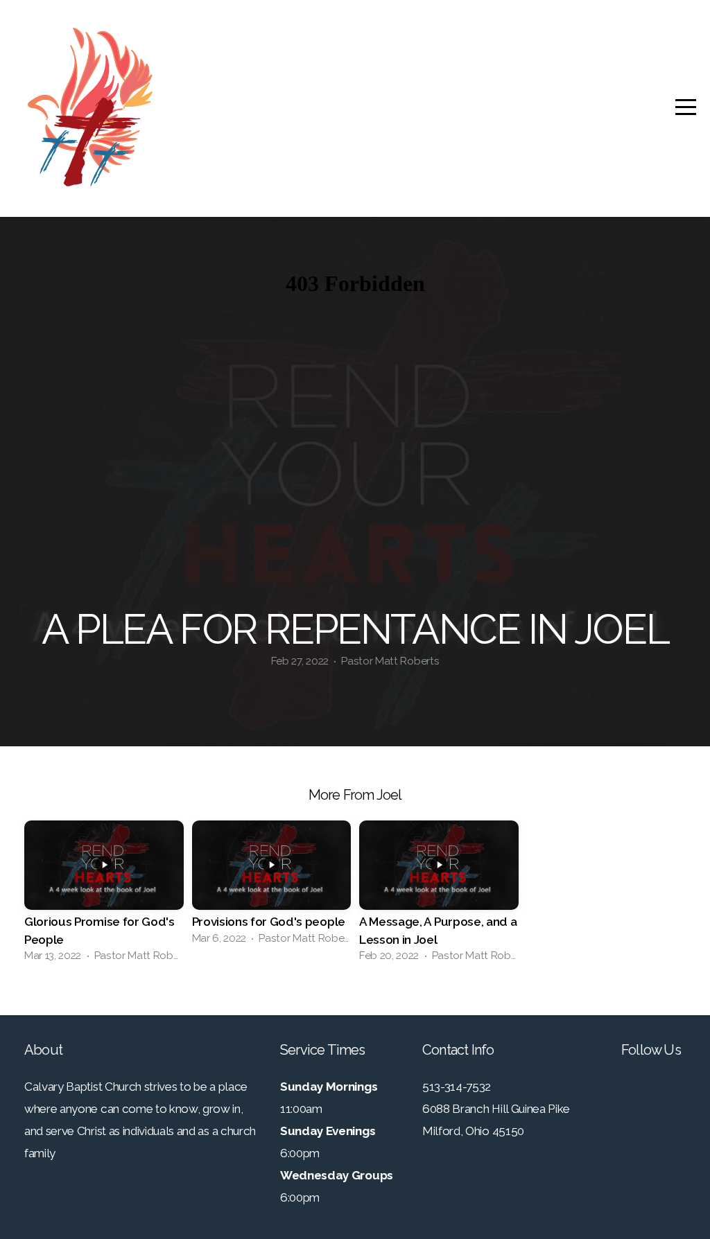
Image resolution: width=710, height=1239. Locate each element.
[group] (104, 895)
